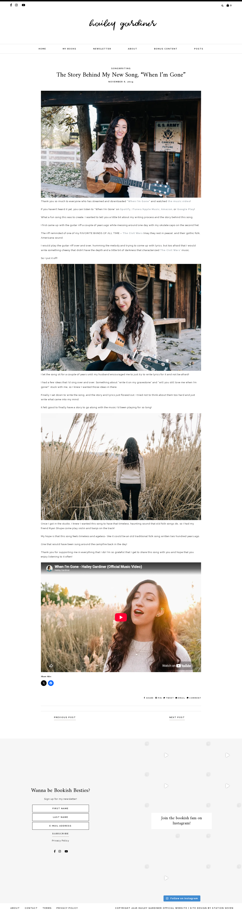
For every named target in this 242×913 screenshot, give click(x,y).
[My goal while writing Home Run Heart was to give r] (227, 755)
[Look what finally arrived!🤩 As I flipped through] (196, 755)
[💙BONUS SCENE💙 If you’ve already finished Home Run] (135, 755)
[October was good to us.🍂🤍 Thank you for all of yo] (135, 785)
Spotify (125, 209)
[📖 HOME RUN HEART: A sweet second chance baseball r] (227, 785)
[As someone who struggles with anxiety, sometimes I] (227, 847)
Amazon (166, 209)
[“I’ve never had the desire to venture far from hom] (135, 878)
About (132, 49)
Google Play (185, 209)
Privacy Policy (60, 840)
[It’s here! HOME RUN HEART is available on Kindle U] (135, 816)
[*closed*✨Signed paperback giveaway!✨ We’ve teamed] (135, 847)
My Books (69, 49)
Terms (47, 908)
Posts (198, 49)
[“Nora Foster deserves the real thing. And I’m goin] (196, 847)
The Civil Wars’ (170, 250)
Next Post (177, 717)
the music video (179, 201)
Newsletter (102, 49)
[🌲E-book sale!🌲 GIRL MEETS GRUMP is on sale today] (196, 878)
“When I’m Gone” (138, 201)
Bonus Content (166, 49)
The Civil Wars (133, 233)
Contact (31, 908)
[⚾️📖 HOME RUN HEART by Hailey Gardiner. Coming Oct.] (166, 878)
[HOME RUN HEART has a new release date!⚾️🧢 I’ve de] (227, 878)
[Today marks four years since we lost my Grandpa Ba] (196, 785)
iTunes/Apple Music (146, 209)
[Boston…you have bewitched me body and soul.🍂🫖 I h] (227, 816)
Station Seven (222, 908)
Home (42, 49)
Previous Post (65, 717)
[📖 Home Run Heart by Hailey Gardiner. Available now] (166, 785)
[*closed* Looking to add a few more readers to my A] (166, 847)
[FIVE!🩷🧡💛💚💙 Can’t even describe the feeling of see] (166, 755)
